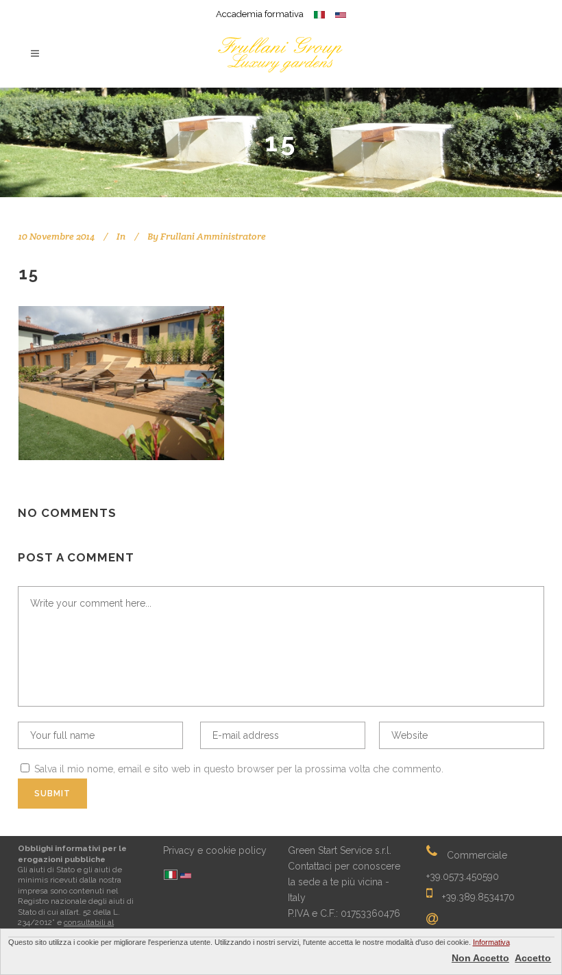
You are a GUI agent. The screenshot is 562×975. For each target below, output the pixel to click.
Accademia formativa (260, 14)
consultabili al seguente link (66, 927)
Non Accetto (480, 957)
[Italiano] (170, 876)
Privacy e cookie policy (215, 850)
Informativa (491, 942)
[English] (185, 877)
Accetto (533, 957)
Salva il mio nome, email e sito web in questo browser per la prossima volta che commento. (238, 768)
